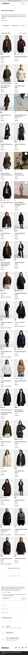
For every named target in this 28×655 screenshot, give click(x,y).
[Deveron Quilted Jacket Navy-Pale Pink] (21, 339)
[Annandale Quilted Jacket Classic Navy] (7, 190)
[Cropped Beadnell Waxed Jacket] (26, 273)
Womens (9, 592)
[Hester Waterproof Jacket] (12, 36)
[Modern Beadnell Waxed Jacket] (26, 422)
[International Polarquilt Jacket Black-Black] (7, 309)
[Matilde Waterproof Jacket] (26, 480)
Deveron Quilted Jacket (20, 351)
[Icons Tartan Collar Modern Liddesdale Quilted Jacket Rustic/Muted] (7, 250)
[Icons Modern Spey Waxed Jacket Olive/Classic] (7, 73)
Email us (8, 626)
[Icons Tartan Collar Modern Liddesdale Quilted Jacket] (12, 242)
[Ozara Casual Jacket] (26, 302)
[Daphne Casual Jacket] (26, 538)
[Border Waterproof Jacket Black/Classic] (21, 458)
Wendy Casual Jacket (6, 441)
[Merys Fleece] (12, 451)
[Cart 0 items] (23, 3)
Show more (4, 20)
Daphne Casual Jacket (20, 558)
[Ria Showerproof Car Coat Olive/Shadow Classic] (7, 102)
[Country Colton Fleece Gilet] (26, 124)
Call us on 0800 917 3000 (12, 638)
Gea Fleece (3, 293)
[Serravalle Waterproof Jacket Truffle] (7, 339)
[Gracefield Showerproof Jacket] (12, 124)
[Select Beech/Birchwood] (7, 409)
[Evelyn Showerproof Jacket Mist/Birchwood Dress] (21, 73)
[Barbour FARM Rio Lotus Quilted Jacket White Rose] (21, 102)
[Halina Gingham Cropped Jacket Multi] (21, 516)
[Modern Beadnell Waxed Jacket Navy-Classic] (21, 429)
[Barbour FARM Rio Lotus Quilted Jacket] (26, 95)
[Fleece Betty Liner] (12, 480)
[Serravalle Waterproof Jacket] (12, 331)
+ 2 (24, 349)
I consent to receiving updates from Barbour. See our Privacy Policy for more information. (14, 595)
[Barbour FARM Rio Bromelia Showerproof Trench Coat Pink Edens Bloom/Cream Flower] (21, 190)
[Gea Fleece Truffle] (7, 280)
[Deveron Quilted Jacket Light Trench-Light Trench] (21, 368)
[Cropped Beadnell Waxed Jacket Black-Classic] (21, 280)
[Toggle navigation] (26, 3)
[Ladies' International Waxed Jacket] (12, 509)
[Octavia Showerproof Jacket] (12, 361)
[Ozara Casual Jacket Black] (21, 309)
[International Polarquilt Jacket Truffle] (7, 546)
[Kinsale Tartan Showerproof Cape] (26, 153)
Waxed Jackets (5, 25)
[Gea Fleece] (12, 273)
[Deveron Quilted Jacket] (26, 331)
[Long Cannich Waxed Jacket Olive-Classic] (21, 220)
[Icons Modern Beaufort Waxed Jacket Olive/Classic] (7, 397)
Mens (4, 592)
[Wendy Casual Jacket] (12, 422)
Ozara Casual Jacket (20, 322)
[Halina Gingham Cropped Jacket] (26, 509)
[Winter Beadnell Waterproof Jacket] (26, 390)
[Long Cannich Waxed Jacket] (26, 213)
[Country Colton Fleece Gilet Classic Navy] (21, 131)
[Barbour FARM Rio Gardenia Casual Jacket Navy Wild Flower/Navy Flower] (7, 160)
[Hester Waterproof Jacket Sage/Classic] (7, 220)
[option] (7, 49)
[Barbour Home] (5, 3)
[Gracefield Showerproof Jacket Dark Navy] (7, 131)
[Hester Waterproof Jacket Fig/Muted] (7, 44)
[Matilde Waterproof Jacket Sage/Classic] (21, 487)
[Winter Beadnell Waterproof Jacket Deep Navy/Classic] (21, 397)
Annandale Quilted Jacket (21, 56)
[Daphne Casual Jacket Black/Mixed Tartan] (21, 546)
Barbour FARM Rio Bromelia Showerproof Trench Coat (20, 204)
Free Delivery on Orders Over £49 (14, 0)
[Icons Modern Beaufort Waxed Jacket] (12, 390)
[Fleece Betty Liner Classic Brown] (7, 487)
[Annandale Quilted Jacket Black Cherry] (21, 44)
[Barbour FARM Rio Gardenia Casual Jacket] (12, 153)
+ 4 (24, 54)
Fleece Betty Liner (5, 500)
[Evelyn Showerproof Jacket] (26, 66)
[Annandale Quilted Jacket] (26, 36)
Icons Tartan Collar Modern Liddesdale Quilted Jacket (5, 264)
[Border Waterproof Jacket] (26, 451)
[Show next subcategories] (26, 25)
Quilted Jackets (15, 25)
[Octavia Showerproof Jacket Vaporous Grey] (7, 368)
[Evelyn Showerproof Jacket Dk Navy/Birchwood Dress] (21, 250)
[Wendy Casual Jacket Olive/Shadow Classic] (7, 429)
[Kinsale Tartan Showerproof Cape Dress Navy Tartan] (21, 160)
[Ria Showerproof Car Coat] (12, 95)
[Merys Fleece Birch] (7, 458)
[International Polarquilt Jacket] (12, 302)
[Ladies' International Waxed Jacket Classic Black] (7, 516)
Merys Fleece (4, 471)
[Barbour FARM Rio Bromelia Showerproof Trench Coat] (26, 182)
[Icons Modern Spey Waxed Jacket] (12, 66)
